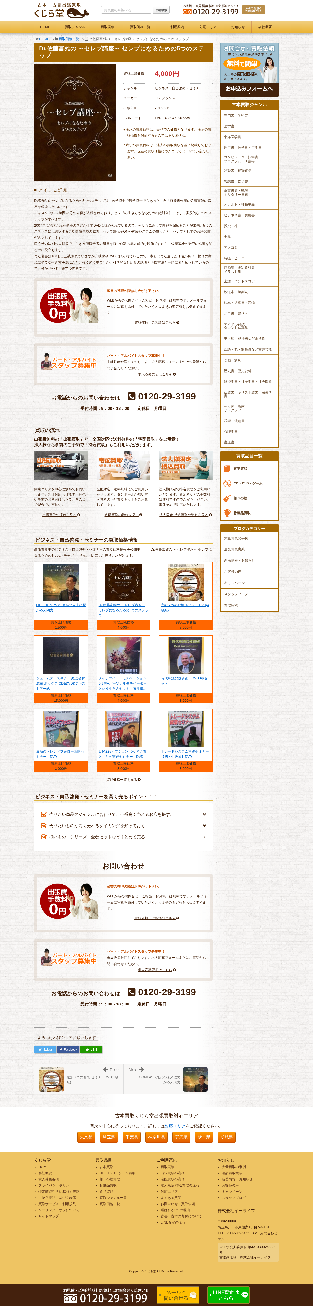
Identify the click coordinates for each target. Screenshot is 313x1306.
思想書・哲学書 (236, 181)
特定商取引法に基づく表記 (58, 1192)
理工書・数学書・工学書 (243, 148)
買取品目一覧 (249, 456)
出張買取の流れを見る (59, 515)
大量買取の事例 (236, 538)
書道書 (229, 442)
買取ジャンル (75, 27)
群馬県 (181, 1137)
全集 (227, 237)
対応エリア (208, 27)
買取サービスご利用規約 (57, 1204)
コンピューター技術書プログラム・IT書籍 (241, 159)
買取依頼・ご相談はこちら (155, 322)
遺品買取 (106, 1192)
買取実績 (107, 27)
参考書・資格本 (236, 313)
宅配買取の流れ (173, 1179)
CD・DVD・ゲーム (248, 483)
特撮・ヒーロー (236, 258)
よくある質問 (171, 1198)
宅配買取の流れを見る (122, 515)
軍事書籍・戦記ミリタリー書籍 (236, 193)
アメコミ (231, 247)
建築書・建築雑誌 (237, 170)
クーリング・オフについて (58, 1210)
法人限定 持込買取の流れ (180, 1185)
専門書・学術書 (236, 115)
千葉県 (131, 1137)
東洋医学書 (232, 137)
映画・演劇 (232, 360)
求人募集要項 (48, 1179)
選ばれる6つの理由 (175, 1210)
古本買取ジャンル (249, 104)
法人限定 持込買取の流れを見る (183, 515)
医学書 (229, 126)
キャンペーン (234, 583)
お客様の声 (232, 572)
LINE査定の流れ (173, 1222)
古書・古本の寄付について (181, 1216)
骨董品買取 (242, 513)
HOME (45, 27)
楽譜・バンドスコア (239, 281)
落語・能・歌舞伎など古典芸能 (248, 349)
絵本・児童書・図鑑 (239, 303)
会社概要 (265, 27)
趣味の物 (240, 498)
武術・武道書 (234, 421)
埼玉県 (109, 1137)
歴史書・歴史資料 (237, 371)
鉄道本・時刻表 (236, 292)
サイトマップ (48, 1216)
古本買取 (240, 468)
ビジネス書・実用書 (239, 215)
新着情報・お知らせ (239, 560)
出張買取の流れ (173, 1173)
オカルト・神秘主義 (239, 204)
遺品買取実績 (234, 549)
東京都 (86, 1137)
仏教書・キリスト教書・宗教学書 (248, 394)
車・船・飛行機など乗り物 (244, 338)
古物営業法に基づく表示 (57, 1198)
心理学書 (231, 432)
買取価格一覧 (140, 27)
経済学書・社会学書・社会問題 (248, 382)
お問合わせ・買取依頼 (178, 1204)
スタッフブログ (236, 594)
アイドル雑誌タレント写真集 (236, 326)
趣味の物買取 (110, 1179)
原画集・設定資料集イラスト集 (239, 270)
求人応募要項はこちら (155, 374)
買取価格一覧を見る (121, 780)
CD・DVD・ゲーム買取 (117, 1173)
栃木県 (204, 1137)
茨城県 (227, 1137)
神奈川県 (156, 1137)
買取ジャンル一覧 (113, 1198)
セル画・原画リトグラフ (234, 408)
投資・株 (231, 226)
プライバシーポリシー (55, 1185)
